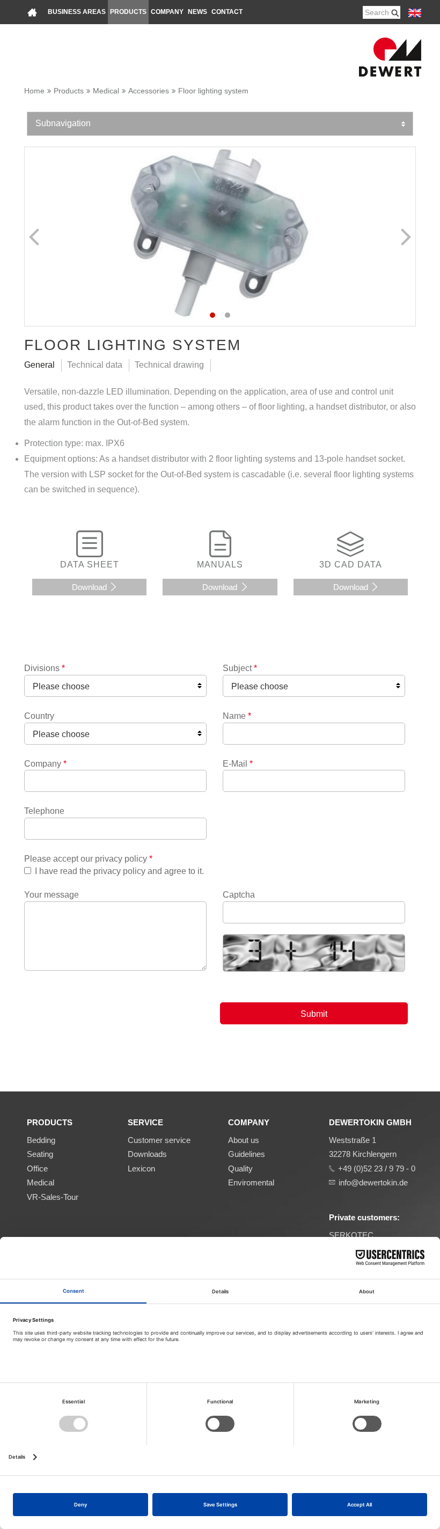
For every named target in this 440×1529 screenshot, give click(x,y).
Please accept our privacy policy (88, 858)
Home (34, 90)
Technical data (94, 364)
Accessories (148, 90)
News (197, 12)
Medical (106, 90)
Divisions (44, 668)
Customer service (159, 1140)
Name (237, 715)
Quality (240, 1168)
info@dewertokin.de (373, 1182)
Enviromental (251, 1182)
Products (128, 12)
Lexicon (141, 1168)
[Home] (32, 12)
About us (243, 1140)
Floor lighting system (213, 90)
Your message (51, 894)
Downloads (147, 1154)
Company (167, 12)
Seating (40, 1154)
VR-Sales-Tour (52, 1197)
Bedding (41, 1140)
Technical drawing (169, 364)
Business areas (77, 12)
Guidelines (246, 1154)
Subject (240, 668)
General (39, 364)
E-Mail (238, 763)
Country (39, 715)
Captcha (239, 894)
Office (37, 1168)
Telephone (44, 811)
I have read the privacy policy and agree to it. (119, 871)
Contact (227, 12)
